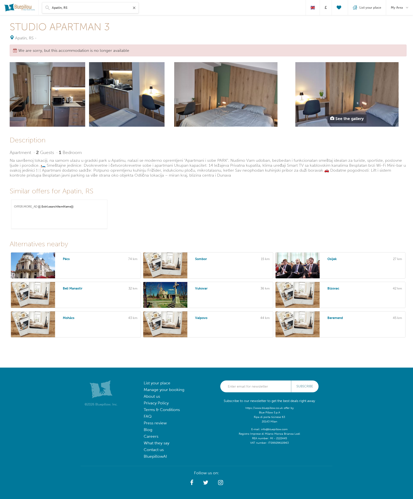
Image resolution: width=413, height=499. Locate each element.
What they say (156, 442)
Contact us (154, 449)
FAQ (148, 416)
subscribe (304, 386)
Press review (155, 422)
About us (152, 396)
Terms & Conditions (162, 409)
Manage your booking (164, 389)
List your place (157, 382)
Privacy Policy (156, 402)
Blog (148, 429)
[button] (191, 482)
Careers (151, 436)
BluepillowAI (155, 456)
